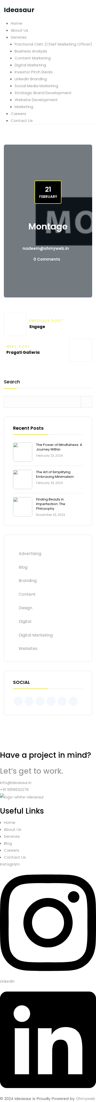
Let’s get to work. (31, 771)
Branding (28, 581)
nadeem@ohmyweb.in (46, 248)
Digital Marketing (30, 65)
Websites (28, 648)
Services (19, 37)
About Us (19, 30)
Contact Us (22, 120)
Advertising (30, 554)
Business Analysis (31, 51)
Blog (23, 567)
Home (16, 23)
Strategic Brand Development (43, 92)
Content (27, 594)
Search (12, 382)
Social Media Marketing (36, 86)
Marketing (24, 106)
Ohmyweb (85, 1098)
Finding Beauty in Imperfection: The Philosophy (50, 504)
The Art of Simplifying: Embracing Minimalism (55, 474)
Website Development (36, 99)
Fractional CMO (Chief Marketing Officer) (53, 44)
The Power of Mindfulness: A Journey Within (59, 447)
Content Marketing (33, 58)
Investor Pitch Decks (34, 72)
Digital (25, 621)
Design (25, 608)
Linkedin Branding (31, 79)
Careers (18, 113)
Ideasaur (19, 9)
